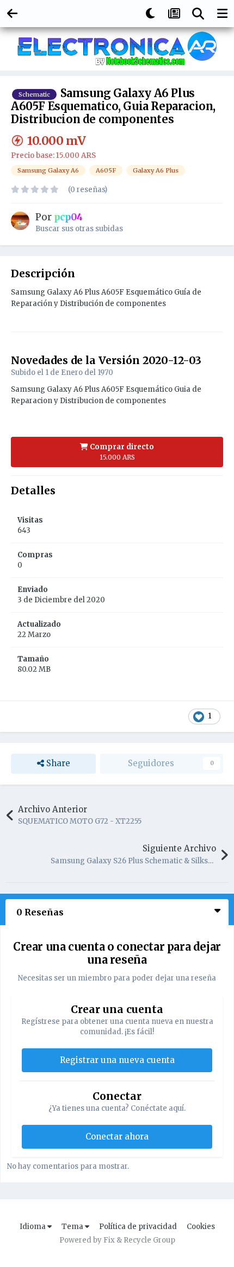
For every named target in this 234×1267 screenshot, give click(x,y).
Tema (73, 1226)
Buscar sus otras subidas (79, 228)
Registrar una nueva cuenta (117, 1060)
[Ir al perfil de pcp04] (20, 221)
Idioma (33, 1226)
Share (57, 763)
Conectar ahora (117, 1136)
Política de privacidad (138, 1226)
